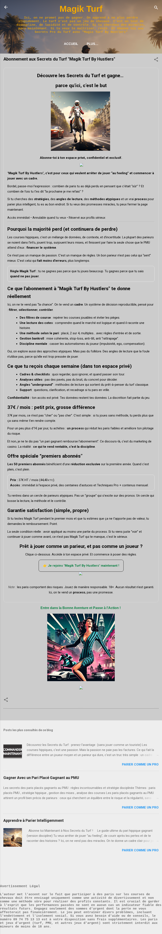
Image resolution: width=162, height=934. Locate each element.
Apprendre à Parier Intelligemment (33, 820)
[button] (156, 60)
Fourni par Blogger (84, 869)
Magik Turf (81, 9)
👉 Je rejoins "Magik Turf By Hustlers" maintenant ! (81, 565)
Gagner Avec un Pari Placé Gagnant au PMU (41, 777)
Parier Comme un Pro (140, 764)
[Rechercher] (156, 8)
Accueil (71, 44)
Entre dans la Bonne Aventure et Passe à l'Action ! (81, 608)
